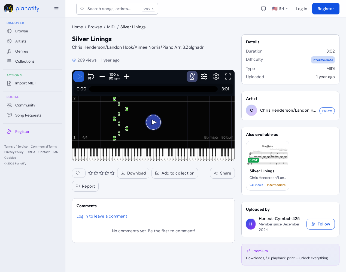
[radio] (90, 173)
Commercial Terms (44, 146)
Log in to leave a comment (102, 216)
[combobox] (117, 9)
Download (136, 173)
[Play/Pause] (78, 76)
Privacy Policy (13, 152)
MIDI (111, 27)
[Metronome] (192, 76)
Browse (95, 27)
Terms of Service (16, 146)
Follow (327, 111)
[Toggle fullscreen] (228, 76)
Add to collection (178, 173)
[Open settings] (216, 76)
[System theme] (263, 9)
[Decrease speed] (102, 76)
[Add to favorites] (79, 173)
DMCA (31, 152)
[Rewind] (90, 76)
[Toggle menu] (56, 8)
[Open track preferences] (204, 76)
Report (88, 186)
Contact (44, 152)
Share (225, 173)
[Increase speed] (126, 76)
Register (326, 8)
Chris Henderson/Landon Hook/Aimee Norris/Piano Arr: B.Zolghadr (138, 47)
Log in (301, 8)
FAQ (55, 152)
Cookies (10, 158)
